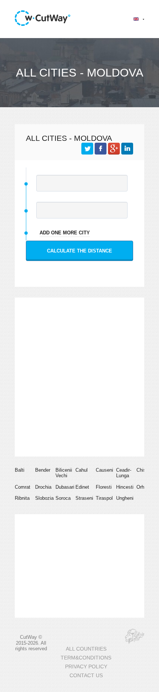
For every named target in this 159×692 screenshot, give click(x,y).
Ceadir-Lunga (123, 473)
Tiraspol (104, 498)
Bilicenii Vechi (63, 473)
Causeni (104, 470)
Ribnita (22, 498)
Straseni (84, 498)
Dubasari (64, 487)
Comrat (22, 487)
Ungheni (124, 498)
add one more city (65, 232)
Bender (42, 470)
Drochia (43, 487)
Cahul (81, 470)
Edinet (82, 487)
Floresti (104, 487)
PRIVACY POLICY (86, 666)
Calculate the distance (79, 251)
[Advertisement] (79, 377)
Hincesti (124, 487)
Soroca (63, 498)
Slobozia (44, 498)
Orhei (142, 487)
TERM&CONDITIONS (86, 658)
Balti (19, 470)
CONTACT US (86, 675)
